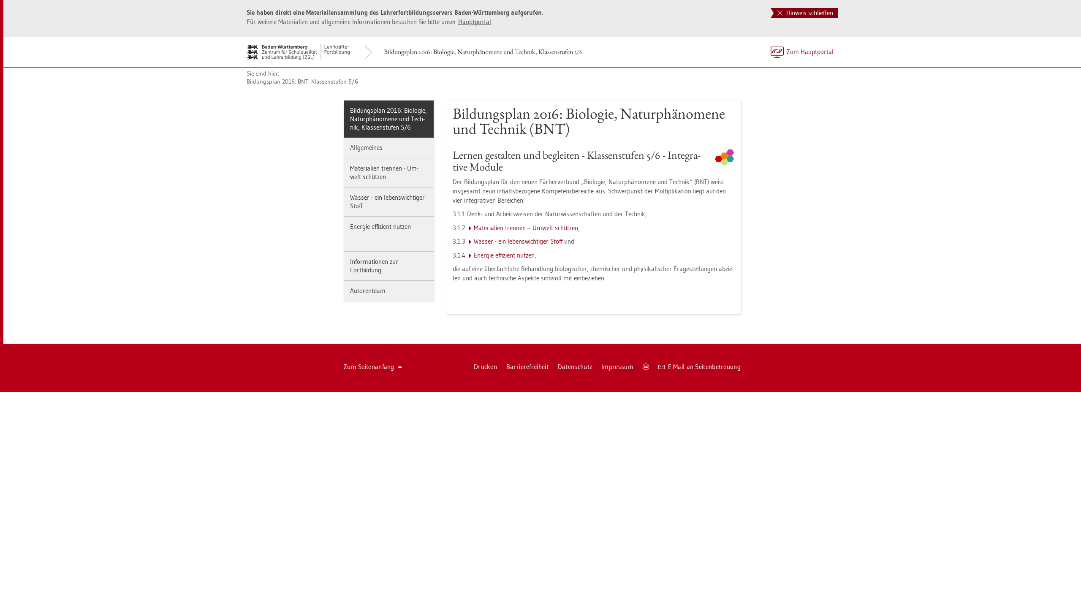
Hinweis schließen (809, 13)
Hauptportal (474, 22)
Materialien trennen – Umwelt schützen (526, 228)
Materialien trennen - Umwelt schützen (384, 172)
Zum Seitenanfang (369, 367)
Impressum (617, 367)
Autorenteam (368, 291)
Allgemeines (366, 148)
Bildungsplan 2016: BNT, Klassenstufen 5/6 (302, 81)
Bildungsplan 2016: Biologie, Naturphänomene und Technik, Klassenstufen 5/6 (483, 51)
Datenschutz (575, 367)
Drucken (485, 367)
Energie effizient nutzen (380, 227)
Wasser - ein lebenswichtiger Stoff (387, 201)
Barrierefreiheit (527, 367)
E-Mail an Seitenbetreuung (704, 367)
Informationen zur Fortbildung (374, 266)
